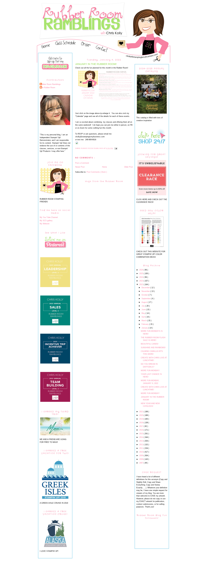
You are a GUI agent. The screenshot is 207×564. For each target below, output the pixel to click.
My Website (44, 224)
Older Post (128, 167)
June (144, 309)
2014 (141, 437)
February (145, 324)
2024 (141, 277)
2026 (141, 270)
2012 (141, 444)
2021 (141, 412)
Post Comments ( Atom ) (97, 172)
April (144, 317)
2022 (141, 284)
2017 (141, 426)
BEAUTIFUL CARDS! (149, 344)
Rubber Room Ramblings (50, 84)
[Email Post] (115, 148)
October (145, 295)
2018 (141, 423)
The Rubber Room (47, 87)
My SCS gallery (46, 220)
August (145, 302)
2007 (141, 463)
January (145, 328)
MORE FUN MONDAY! (150, 370)
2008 (141, 459)
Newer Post (80, 167)
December (146, 288)
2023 (141, 281)
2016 (141, 430)
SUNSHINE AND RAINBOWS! (153, 347)
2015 (141, 434)
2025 (141, 273)
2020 (141, 415)
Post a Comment (82, 163)
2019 (141, 419)
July (143, 306)
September (146, 298)
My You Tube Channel (49, 217)
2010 (141, 452)
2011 (141, 448)
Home (104, 167)
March (144, 320)
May (144, 313)
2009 (141, 455)
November (146, 291)
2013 (141, 441)
